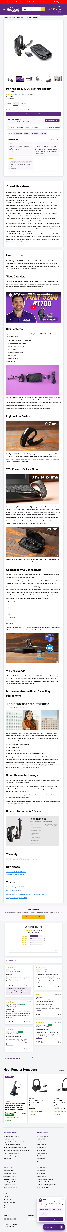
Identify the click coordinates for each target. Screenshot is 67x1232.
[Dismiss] (63, 1199)
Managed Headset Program (11, 1136)
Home (5, 17)
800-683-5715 (59, 9)
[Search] (43, 9)
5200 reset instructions (13, 890)
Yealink (7, 1101)
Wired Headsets (41, 1173)
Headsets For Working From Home (47, 1184)
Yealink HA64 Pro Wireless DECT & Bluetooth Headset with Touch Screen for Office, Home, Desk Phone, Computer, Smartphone (15, 1106)
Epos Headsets (41, 1144)
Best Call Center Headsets (11, 1153)
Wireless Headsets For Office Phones (14, 1147)
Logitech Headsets (42, 1153)
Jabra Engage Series (9, 1182)
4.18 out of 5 (38, 930)
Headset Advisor (42, 1139)
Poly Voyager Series (9, 1184)
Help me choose (57, 1209)
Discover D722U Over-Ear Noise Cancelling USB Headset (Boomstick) (38, 1103)
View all (61, 1070)
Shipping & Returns (9, 1202)
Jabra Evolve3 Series (9, 1179)
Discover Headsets (42, 1136)
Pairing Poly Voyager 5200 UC (15, 887)
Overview (26, 133)
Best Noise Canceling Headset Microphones (16, 1150)
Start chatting (50, 1219)
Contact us (6, 1196)
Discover (31, 1098)
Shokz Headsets (41, 1150)
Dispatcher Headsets (43, 1187)
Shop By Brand (7, 1158)
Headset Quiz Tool (8, 1139)
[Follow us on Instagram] (4, 1219)
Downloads (43, 133)
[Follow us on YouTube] (8, 1219)
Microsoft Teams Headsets (11, 1144)
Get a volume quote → (52, 120)
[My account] (49, 9)
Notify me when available (33, 114)
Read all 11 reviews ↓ (54, 139)
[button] (10, 94)
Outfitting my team (45, 1209)
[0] (53, 9)
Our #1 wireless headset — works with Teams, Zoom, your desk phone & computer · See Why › (33, 2)
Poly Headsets (41, 1158)
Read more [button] (39, 983)
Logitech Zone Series (10, 1187)
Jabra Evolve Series (9, 1173)
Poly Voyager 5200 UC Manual (15, 874)
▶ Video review (18, 133)
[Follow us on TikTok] (11, 1219)
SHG (38, 1161)
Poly (23, 94)
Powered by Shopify (8, 1226)
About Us (6, 1208)
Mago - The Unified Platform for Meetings (15, 1142)
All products (11, 17)
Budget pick (43, 1214)
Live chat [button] (57, 127)
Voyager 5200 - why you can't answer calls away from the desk (25, 894)
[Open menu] (4, 9)
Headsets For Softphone (44, 1182)
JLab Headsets (41, 1156)
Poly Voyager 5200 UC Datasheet (16, 871)
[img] (10, 967)
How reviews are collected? (13, 1058)
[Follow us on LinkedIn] (14, 1219)
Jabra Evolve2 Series (9, 1176)
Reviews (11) (35, 133)
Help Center (7, 1199)
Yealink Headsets (42, 1142)
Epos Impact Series (9, 1170)
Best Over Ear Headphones (11, 1156)
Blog (4, 1205)
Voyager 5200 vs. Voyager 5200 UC (16, 897)
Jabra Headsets (41, 1147)
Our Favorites (41, 1170)
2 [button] (32, 1057)
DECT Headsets (41, 1176)
